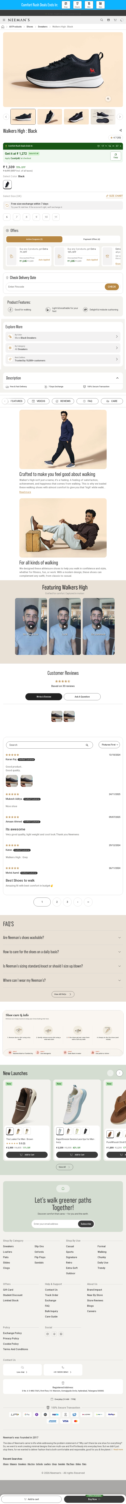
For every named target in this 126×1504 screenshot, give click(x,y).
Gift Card (8, 1289)
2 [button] (57, 901)
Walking (102, 1251)
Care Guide (51, 1316)
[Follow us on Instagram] (47, 1334)
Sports (70, 1251)
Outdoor (70, 1273)
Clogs (6, 1268)
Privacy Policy (11, 1338)
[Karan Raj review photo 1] (12, 781)
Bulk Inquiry (51, 1311)
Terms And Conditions (15, 1349)
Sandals (39, 1262)
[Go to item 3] (76, 117)
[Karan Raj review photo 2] (26, 781)
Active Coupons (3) (34, 239)
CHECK (112, 286)
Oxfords (39, 1251)
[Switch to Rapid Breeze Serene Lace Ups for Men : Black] (85, 1131)
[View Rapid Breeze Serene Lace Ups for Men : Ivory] (77, 1104)
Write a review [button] (44, 697)
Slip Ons (39, 1246)
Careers (91, 1311)
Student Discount (12, 1295)
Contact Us (51, 1289)
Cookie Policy (11, 1343)
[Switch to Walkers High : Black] (7, 184)
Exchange (50, 1300)
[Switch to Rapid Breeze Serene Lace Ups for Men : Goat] (68, 1131)
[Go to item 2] (49, 117)
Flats (6, 1257)
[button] (63, 5)
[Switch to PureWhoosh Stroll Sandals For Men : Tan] (110, 1134)
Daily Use (103, 1262)
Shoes (30, 26)
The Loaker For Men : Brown (19, 1139)
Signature (71, 1257)
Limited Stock (10, 1300)
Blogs (90, 1305)
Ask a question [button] (82, 697)
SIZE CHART (116, 195)
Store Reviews (95, 1300)
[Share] (120, 130)
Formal (102, 1246)
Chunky (102, 1257)
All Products (15, 26)
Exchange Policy (12, 1333)
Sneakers (42, 26)
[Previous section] (5, 401)
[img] (12, 755)
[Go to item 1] (23, 117)
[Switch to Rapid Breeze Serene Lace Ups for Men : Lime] (77, 1131)
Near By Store (95, 1295)
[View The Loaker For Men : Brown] (26, 1104)
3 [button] (67, 901)
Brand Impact (94, 1289)
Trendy (101, 1268)
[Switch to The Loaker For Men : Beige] (18, 1131)
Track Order (51, 1295)
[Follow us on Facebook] (54, 1334)
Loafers (7, 1251)
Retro (69, 1262)
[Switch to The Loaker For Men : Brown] (10, 1131)
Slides (6, 1262)
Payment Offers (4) (91, 239)
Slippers (13, 1464)
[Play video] (31, 626)
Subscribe (86, 1224)
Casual (70, 1246)
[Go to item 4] (103, 117)
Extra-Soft (72, 1268)
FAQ (47, 1305)
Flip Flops (40, 1257)
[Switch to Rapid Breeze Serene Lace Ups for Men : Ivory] (60, 1131)
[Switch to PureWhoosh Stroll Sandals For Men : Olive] (118, 1134)
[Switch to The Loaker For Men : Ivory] (27, 1131)
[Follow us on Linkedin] (61, 1334)
